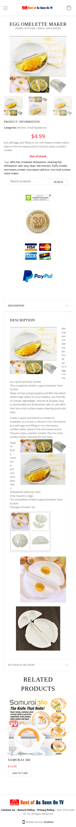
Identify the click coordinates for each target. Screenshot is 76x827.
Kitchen (30, 28)
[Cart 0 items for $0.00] (67, 8)
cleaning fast (54, 162)
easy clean (29, 165)
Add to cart (20, 773)
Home (19, 28)
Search (58, 182)
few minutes (44, 165)
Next (68, 64)
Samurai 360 (19, 760)
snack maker (11, 173)
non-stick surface (60, 169)
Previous (8, 64)
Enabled (48, 822)
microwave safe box (38, 169)
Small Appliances (37, 127)
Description (16, 305)
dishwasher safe (13, 165)
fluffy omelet (59, 165)
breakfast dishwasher (33, 162)
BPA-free (15, 162)
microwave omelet (14, 169)
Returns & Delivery (21, 664)
